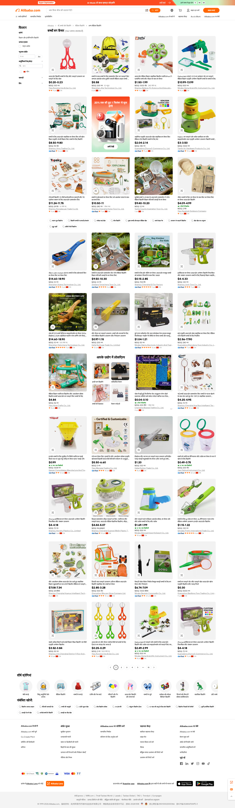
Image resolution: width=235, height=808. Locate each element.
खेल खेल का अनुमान (200, 221)
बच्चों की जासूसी (66, 707)
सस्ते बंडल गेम (159, 221)
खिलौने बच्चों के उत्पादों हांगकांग (80, 221)
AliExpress (78, 796)
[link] (231, 782)
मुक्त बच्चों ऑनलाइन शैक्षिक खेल (137, 221)
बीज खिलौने (116, 221)
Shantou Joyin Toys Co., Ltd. (189, 284)
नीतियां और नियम (66, 757)
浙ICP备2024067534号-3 (187, 804)
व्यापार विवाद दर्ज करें (147, 742)
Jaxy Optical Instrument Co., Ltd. (191, 470)
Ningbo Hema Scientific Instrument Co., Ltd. (196, 88)
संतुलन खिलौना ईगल (135, 707)
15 (148, 667)
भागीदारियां (183, 752)
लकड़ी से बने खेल (27, 713)
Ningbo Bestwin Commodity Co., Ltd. (150, 593)
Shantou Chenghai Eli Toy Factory (149, 284)
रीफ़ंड (142, 747)
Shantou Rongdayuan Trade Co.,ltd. (63, 209)
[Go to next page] (153, 667)
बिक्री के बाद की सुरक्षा (68, 747)
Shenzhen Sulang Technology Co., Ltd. (65, 284)
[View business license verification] (142, 804)
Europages (157, 796)
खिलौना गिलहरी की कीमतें (185, 707)
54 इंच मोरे (118, 707)
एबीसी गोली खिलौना (71, 227)
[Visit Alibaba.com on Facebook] (181, 763)
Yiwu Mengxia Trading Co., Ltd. (104, 468)
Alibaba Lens (32, 784)
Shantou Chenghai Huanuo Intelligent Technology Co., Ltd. (68, 593)
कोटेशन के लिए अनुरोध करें (109, 737)
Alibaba (51, 26)
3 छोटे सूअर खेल (84, 707)
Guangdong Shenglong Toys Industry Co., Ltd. (197, 345)
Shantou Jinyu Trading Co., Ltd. (62, 148)
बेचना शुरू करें (184, 737)
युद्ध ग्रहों (54, 227)
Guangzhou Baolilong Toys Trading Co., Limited (197, 593)
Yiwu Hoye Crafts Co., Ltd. (59, 405)
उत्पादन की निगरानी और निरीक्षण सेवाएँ (73, 752)
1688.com (89, 796)
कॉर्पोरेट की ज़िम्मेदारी (27, 742)
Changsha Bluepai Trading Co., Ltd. (149, 408)
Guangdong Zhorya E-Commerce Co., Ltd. (152, 148)
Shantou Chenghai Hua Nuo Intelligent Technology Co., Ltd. (197, 405)
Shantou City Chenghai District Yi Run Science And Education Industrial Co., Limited (68, 654)
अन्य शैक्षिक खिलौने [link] (95, 26)
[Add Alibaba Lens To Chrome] (55, 783)
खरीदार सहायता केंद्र (147, 732)
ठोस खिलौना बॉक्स (101, 707)
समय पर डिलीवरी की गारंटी (69, 742)
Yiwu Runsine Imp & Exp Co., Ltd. (62, 88)
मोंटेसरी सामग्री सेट (47, 707)
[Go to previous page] (110, 667)
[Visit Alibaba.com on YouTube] (203, 763)
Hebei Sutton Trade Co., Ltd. (146, 468)
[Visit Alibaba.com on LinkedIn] (186, 763)
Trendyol (146, 796)
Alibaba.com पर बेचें (187, 732)
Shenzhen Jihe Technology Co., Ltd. (107, 88)
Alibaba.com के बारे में (29, 726)
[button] (146, 10)
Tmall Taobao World (104, 796)
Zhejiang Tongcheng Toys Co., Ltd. (106, 284)
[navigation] (30, 347)
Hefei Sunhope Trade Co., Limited (106, 345)
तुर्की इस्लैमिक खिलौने (207, 707)
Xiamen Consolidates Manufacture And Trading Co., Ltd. (68, 470)
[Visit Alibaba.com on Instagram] (197, 763)
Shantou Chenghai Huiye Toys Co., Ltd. (108, 209)
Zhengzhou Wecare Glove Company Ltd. (109, 593)
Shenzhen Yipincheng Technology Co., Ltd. (67, 345)
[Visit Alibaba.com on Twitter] (192, 763)
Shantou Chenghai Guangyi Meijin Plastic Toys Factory (111, 531)
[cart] (181, 11)
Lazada (117, 796)
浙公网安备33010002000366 (162, 804)
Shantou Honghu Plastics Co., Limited (65, 531)
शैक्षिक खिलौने (79, 26)
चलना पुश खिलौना (57, 221)
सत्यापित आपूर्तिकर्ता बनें (187, 747)
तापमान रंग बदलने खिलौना (178, 221)
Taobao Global (129, 796)
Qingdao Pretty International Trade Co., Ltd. (196, 531)
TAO (138, 796)
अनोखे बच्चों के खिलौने (46, 713)
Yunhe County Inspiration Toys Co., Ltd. (151, 209)
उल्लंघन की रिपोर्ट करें (147, 757)
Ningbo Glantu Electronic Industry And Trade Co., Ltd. (154, 345)
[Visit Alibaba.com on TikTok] (208, 763)
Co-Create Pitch (28, 737)
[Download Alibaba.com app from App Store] (185, 783)
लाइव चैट (143, 737)
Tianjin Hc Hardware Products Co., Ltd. (194, 148)
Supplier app (128, 784)
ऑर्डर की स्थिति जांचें (187, 742)
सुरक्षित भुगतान (65, 732)
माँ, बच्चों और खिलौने (64, 26)
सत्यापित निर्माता (105, 732)
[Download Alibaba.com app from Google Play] (205, 783)
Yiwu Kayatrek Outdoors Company (192, 211)
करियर (23, 747)
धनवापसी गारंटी (66, 737)
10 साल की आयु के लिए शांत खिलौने (160, 707)
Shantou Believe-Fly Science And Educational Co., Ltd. (154, 88)
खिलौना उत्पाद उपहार (28, 707)
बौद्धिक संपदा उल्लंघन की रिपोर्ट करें (151, 752)
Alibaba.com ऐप (144, 784)
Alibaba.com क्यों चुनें (29, 732)
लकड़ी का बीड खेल (66, 713)
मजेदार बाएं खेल (101, 221)
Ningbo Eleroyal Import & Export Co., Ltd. (152, 533)
